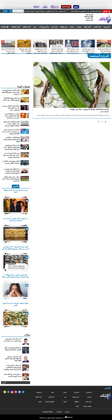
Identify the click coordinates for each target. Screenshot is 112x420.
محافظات (76, 401)
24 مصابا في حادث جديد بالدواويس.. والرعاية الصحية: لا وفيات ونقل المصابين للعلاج (65, 11)
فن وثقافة (63, 27)
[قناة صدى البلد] (76, 7)
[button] (109, 42)
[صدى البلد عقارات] (45, 7)
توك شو (54, 27)
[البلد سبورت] (66, 7)
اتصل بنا (59, 411)
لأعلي (106, 388)
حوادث (79, 27)
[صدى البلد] (104, 18)
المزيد (4, 382)
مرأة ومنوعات (44, 27)
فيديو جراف (88, 401)
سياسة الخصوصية (48, 411)
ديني (35, 27)
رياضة (72, 27)
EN (6, 11)
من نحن (67, 411)
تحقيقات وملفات (87, 406)
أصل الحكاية (15, 27)
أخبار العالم (27, 27)
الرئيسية (107, 27)
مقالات (77, 406)
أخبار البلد (87, 27)
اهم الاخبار (97, 27)
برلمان (40, 401)
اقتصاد (65, 401)
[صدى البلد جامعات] (54, 7)
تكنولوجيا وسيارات (49, 401)
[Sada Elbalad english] (36, 7)
